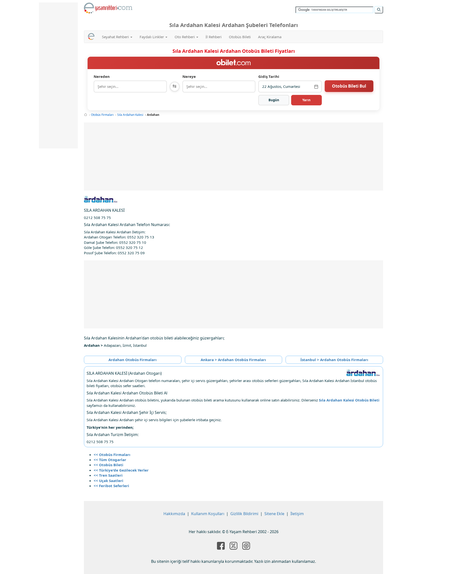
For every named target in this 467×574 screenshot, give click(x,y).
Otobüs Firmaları (102, 115)
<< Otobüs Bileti (108, 464)
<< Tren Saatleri (108, 475)
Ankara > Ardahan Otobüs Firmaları (233, 359)
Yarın (306, 100)
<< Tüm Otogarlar (110, 459)
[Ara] (378, 9)
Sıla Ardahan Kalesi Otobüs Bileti (349, 400)
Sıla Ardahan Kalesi (130, 115)
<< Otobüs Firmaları (112, 454)
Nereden (102, 76)
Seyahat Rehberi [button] (116, 36)
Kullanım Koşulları (207, 513)
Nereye (189, 76)
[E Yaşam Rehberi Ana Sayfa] (108, 8)
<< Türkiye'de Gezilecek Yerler (121, 470)
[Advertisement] (233, 156)
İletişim (297, 513)
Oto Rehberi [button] (185, 36)
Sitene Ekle (274, 513)
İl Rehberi (214, 36)
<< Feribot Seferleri (111, 485)
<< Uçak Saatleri (108, 480)
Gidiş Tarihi (268, 76)
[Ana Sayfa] (85, 115)
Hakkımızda (174, 513)
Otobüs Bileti (240, 36)
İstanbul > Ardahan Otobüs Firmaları (334, 359)
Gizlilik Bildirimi (244, 513)
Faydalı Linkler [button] (152, 36)
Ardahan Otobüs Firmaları (132, 359)
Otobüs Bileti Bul (349, 86)
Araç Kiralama (269, 36)
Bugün (274, 100)
